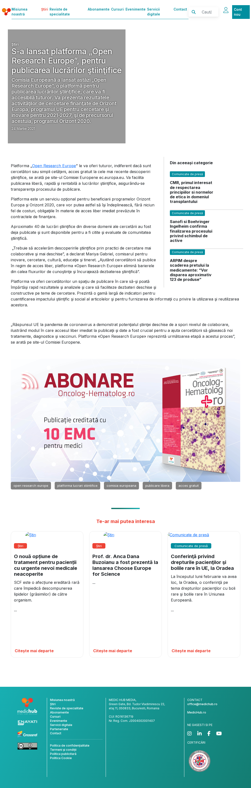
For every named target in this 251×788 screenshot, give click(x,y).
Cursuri (117, 9)
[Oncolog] (125, 419)
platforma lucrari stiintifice (77, 486)
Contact (180, 9)
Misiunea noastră (19, 11)
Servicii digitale (153, 11)
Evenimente (136, 9)
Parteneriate (59, 729)
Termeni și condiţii (63, 749)
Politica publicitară (63, 754)
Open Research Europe (54, 165)
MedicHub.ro (196, 712)
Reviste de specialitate (60, 11)
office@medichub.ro (202, 704)
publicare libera (157, 486)
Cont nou (238, 12)
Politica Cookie (61, 758)
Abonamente (99, 9)
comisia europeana (121, 486)
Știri (44, 9)
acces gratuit (188, 486)
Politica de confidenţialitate (69, 745)
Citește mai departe (34, 650)
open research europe (30, 486)
